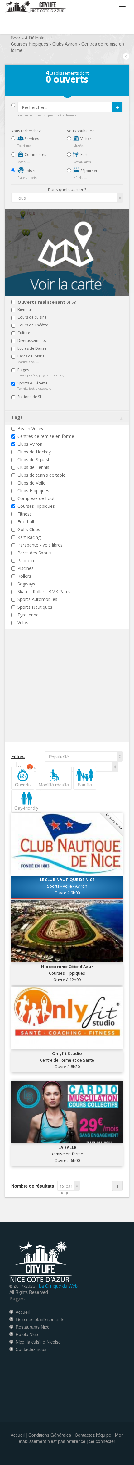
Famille (85, 784)
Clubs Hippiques (33, 491)
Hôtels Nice (27, 1334)
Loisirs (30, 170)
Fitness (24, 514)
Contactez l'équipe (93, 1435)
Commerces (35, 154)
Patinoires (27, 560)
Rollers (24, 576)
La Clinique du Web (58, 1286)
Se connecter (102, 1441)
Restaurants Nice (33, 1327)
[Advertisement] (49, 697)
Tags (17, 417)
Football (25, 522)
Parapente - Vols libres (40, 545)
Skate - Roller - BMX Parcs (43, 591)
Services (31, 138)
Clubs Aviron (29, 444)
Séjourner (88, 170)
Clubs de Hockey (34, 452)
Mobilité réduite (54, 784)
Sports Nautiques (34, 607)
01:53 (46, 302)
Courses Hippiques (36, 506)
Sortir (84, 154)
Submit (117, 107)
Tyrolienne (28, 615)
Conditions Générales (49, 1435)
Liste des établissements (40, 1319)
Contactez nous (31, 1349)
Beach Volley (30, 428)
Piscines (25, 568)
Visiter (85, 138)
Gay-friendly (26, 808)
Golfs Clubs (28, 529)
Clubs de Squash (33, 459)
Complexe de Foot (36, 498)
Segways (26, 584)
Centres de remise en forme (45, 436)
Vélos (22, 623)
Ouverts (23, 777)
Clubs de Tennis (33, 467)
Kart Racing (29, 537)
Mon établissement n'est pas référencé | (71, 1438)
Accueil (23, 1312)
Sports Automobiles (37, 599)
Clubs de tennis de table (41, 475)
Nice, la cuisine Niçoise (38, 1342)
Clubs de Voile (31, 483)
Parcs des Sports (34, 553)
